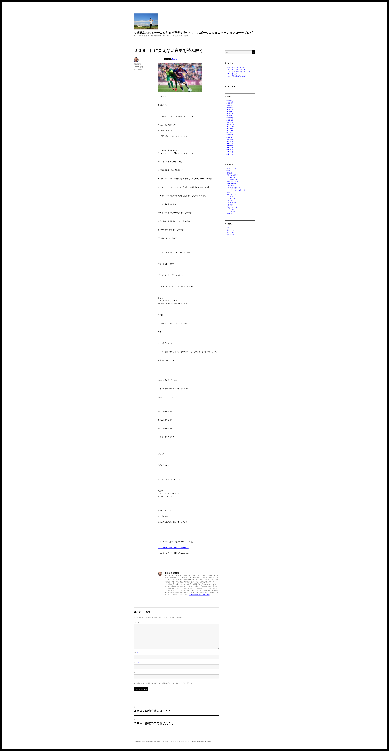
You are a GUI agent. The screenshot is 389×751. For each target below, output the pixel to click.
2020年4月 (230, 139)
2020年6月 (230, 135)
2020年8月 (230, 131)
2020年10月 (230, 126)
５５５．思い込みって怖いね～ (236, 67)
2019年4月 (230, 152)
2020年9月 (230, 128)
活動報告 (229, 213)
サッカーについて (232, 207)
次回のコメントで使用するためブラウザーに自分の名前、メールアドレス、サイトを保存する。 (164, 683)
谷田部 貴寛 (137, 64)
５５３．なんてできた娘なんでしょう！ (238, 72)
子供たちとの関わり (232, 175)
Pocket (175, 59)
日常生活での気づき (232, 181)
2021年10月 (230, 101)
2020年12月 (230, 122)
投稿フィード (230, 230)
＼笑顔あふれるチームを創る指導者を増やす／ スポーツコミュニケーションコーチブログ (193, 32)
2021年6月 (230, 109)
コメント (136, 622)
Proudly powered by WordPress (200, 741)
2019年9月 (230, 145)
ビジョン (231, 200)
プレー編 (231, 209)
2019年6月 (230, 148)
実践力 (228, 171)
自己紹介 (229, 192)
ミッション (231, 198)
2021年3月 (230, 116)
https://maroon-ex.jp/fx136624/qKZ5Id (173, 547)
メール (136, 663)
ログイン (229, 228)
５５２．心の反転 (232, 74)
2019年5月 (230, 150)
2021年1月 (230, 120)
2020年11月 (230, 124)
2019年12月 (230, 143)
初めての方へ (230, 186)
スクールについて (232, 194)
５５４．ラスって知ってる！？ (236, 70)
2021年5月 (230, 111)
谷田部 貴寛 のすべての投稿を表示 (199, 595)
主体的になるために (234, 188)
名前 (136, 653)
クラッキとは (138, 70)
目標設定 (229, 173)
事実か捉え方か (231, 183)
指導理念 (231, 205)
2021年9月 (230, 103)
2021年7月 (230, 107)
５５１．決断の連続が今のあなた (236, 76)
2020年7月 (230, 133)
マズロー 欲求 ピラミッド (236, 190)
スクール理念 (232, 203)
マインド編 (231, 211)
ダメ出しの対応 (232, 179)
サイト (136, 672)
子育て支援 (231, 177)
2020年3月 (230, 141)
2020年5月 (230, 137)
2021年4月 (230, 114)
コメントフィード (232, 232)
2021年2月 (230, 118)
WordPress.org (231, 234)
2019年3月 (230, 154)
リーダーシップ (231, 169)
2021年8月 (230, 105)
